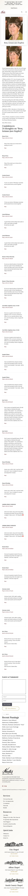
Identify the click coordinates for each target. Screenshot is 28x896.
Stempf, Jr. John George (9, 749)
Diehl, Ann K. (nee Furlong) (10, 727)
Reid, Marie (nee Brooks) (9, 733)
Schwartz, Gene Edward (9, 720)
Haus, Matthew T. (7, 753)
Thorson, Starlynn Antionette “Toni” (13, 724)
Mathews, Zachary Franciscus (11, 738)
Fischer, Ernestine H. (8, 731)
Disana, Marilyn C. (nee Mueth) (11, 760)
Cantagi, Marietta (7, 740)
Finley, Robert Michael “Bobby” (11, 747)
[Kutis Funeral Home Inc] (3, 12)
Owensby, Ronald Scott (9, 744)
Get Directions (14, 856)
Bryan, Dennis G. (7, 729)
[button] (22, 12)
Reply (5, 148)
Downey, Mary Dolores (9, 742)
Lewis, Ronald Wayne (8, 751)
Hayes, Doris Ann (7, 762)
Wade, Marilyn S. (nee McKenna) (11, 758)
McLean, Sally (6, 755)
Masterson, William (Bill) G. (10, 722)
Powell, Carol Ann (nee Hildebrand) (12, 736)
